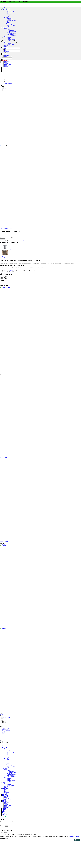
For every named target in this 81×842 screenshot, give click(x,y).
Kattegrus (8, 38)
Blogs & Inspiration (6, 730)
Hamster (6, 45)
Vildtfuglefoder (9, 18)
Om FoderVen (5, 729)
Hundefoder (9, 29)
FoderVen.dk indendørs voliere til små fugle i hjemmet (12, 736)
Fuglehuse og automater (11, 20)
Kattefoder (9, 37)
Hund (5, 28)
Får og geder (6, 51)
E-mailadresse (3, 832)
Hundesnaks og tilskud (11, 33)
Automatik (9, 10)
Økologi (3, 811)
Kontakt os (4, 731)
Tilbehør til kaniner (10, 44)
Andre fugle (6, 23)
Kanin (5, 783)
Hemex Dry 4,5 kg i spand (5, 371)
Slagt (8, 16)
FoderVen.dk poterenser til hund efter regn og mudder (12, 737)
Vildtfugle (6, 17)
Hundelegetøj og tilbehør (11, 35)
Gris (5, 50)
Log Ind (3, 732)
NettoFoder (11, 270)
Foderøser (6, 807)
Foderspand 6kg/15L (4, 541)
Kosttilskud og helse (10, 34)
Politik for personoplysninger (73, 836)
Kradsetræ (9, 781)
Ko (5, 790)
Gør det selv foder (7, 805)
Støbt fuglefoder (10, 19)
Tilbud (3, 812)
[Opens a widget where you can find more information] (77, 840)
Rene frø (8, 22)
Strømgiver (6, 798)
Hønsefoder (9, 9)
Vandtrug (6, 804)
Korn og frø (4, 53)
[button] (4, 9)
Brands (3, 810)
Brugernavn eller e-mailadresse (6, 821)
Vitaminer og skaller (10, 11)
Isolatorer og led (7, 799)
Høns (5, 748)
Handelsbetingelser (6, 728)
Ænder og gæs (9, 24)
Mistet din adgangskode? (5, 827)
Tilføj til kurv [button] (2, 544)
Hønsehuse (9, 14)
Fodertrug (6, 803)
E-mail (4, 49)
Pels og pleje (9, 32)
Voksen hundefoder (12, 31)
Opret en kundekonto (3, 838)
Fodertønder (11, 228)
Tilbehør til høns (10, 13)
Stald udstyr (6, 228)
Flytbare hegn (7, 796)
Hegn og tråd (5, 54)
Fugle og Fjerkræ (5, 6)
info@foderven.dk (6, 717)
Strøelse (4, 59)
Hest (5, 48)
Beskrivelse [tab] (4, 256)
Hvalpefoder (11, 30)
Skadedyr (4, 809)
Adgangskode (3, 823)
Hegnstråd (6, 797)
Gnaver (3, 41)
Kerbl (34, 240)
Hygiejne (8, 15)
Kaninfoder (9, 784)
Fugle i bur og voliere (11, 25)
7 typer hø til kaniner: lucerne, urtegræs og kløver (11, 738)
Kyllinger (8, 749)
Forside (1, 228)
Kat (5, 36)
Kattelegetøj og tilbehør (11, 39)
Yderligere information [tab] (7, 257)
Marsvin (5, 787)
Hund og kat (4, 27)
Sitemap (3, 733)
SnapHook (2, 711)
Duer (8, 26)
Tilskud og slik (9, 12)
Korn (7, 21)
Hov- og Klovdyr (5, 788)
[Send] (2, 59)
